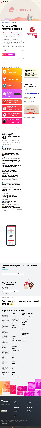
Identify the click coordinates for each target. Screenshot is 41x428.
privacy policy (11, 421)
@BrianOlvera (11, 106)
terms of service (18, 421)
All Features (16, 410)
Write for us (29, 411)
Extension (16, 409)
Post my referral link (8, 54)
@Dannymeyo (10, 84)
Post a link (29, 402)
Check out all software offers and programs (13, 273)
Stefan (8, 113)
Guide (15, 404)
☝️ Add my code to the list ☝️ (12, 128)
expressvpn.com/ (5, 173)
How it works (5, 293)
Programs (16, 402)
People (15, 403)
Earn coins (16, 411)
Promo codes (4, 62)
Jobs (28, 409)
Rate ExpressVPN (27, 102)
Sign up (28, 404)
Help (15, 416)
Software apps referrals (6, 22)
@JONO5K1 (10, 69)
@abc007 (9, 119)
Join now (17, 93)
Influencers (16, 413)
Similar (12, 62)
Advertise (28, 410)
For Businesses (17, 415)
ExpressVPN (9, 71)
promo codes (15, 320)
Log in (28, 403)
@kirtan (9, 76)
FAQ (8, 62)
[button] (10, 291)
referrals (5, 319)
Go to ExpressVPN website (31, 93)
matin (8, 100)
